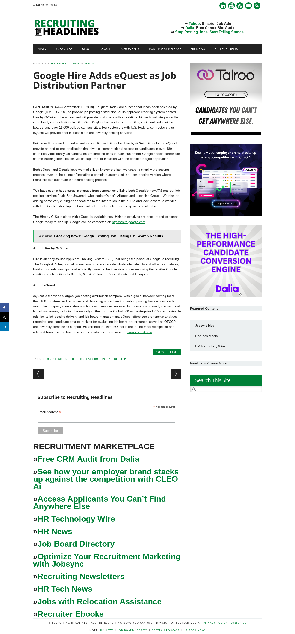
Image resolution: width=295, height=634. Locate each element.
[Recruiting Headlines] (67, 34)
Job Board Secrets (133, 630)
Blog (86, 48)
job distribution (92, 359)
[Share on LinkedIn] (4, 326)
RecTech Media (206, 336)
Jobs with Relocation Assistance (100, 601)
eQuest (50, 359)
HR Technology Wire (76, 518)
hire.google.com (133, 222)
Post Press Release (165, 48)
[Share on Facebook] (4, 307)
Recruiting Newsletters (81, 576)
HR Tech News (226, 48)
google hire (67, 359)
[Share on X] (4, 317)
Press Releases (167, 352)
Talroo (194, 24)
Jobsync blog (204, 325)
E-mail (249, 6)
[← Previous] (38, 374)
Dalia (189, 28)
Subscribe (64, 48)
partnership (116, 359)
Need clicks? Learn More (208, 363)
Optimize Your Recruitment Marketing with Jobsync (106, 560)
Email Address (49, 412)
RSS (239, 5)
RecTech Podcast (166, 630)
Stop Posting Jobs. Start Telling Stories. (210, 32)
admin (89, 63)
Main (42, 48)
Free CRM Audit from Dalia (88, 458)
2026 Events (130, 48)
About (105, 48)
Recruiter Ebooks (71, 613)
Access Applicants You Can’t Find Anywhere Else (99, 502)
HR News (198, 48)
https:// (117, 222)
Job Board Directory (76, 543)
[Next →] (176, 374)
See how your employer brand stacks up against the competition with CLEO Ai (106, 479)
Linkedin (222, 5)
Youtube (231, 5)
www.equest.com (139, 332)
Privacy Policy (215, 622)
